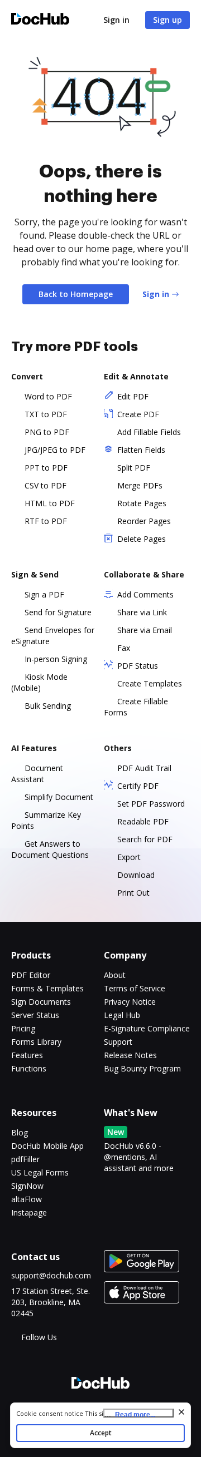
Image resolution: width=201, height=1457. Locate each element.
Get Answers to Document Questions (50, 849)
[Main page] (40, 20)
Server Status (35, 1015)
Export (129, 857)
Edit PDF (133, 396)
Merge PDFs (139, 485)
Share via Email (144, 630)
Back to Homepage (76, 294)
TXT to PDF (46, 414)
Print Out (133, 892)
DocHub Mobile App (47, 1145)
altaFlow (26, 1199)
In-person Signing (56, 659)
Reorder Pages (144, 521)
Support (118, 1041)
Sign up (167, 19)
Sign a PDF (44, 594)
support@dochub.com (51, 1275)
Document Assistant (37, 773)
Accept (101, 1433)
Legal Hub (122, 1015)
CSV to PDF (45, 485)
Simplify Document (59, 797)
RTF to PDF (46, 521)
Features (27, 1055)
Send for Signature (58, 612)
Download (136, 875)
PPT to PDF (46, 467)
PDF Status (137, 665)
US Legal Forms (40, 1172)
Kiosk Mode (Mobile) (39, 682)
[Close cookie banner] (181, 1412)
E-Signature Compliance (147, 1028)
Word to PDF (48, 396)
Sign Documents (41, 1001)
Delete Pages (141, 539)
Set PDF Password (151, 803)
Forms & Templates (47, 988)
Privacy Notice (130, 1001)
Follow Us (39, 1337)
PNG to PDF (47, 432)
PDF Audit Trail (144, 768)
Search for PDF (145, 839)
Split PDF (133, 467)
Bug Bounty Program (142, 1068)
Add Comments (145, 594)
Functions (28, 1068)
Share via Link (142, 612)
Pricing (23, 1028)
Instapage (29, 1212)
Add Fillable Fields (149, 432)
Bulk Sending (48, 705)
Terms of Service (134, 988)
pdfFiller (25, 1159)
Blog (19, 1132)
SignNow (27, 1186)
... (129, 1414)
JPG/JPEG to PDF (55, 449)
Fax (123, 648)
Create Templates (149, 683)
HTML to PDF (50, 503)
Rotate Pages (141, 503)
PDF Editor (30, 975)
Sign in (116, 19)
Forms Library (36, 1041)
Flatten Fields (141, 449)
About (115, 975)
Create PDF (138, 414)
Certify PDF (138, 786)
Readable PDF (143, 821)
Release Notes (130, 1055)
